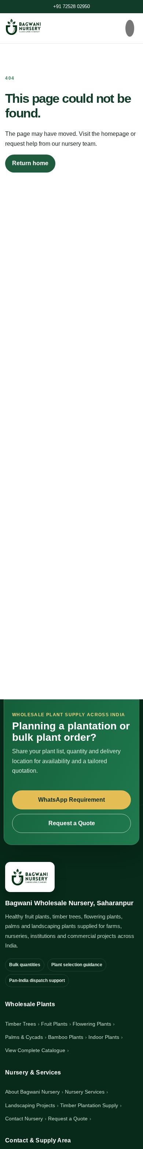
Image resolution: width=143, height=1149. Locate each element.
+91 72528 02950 (71, 6)
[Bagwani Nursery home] (23, 27)
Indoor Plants (103, 1037)
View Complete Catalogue (35, 1050)
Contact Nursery (24, 1118)
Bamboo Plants (65, 1037)
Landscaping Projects (30, 1105)
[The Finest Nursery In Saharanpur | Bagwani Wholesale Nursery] (30, 877)
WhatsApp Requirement (71, 800)
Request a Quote (71, 823)
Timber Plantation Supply (89, 1105)
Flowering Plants (92, 1024)
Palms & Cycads (24, 1037)
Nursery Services (84, 1092)
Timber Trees (20, 1024)
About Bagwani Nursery (32, 1092)
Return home (30, 163)
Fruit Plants (54, 1024)
